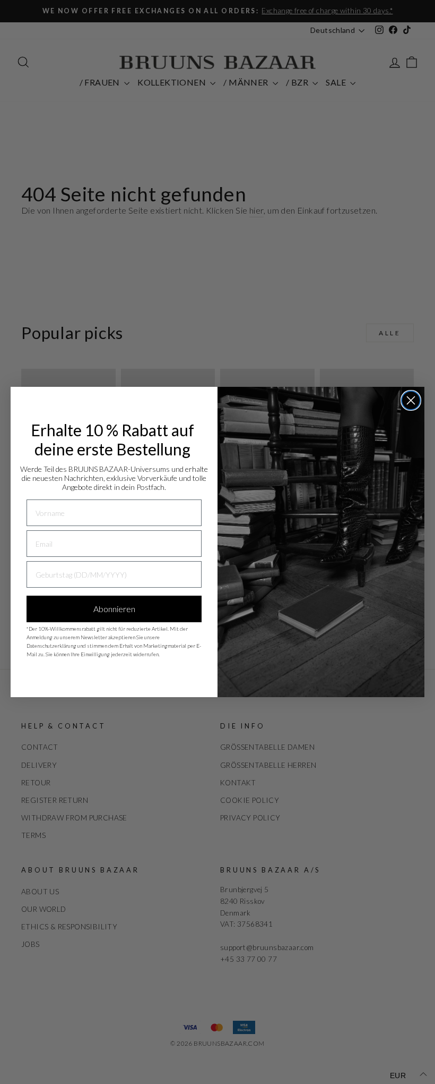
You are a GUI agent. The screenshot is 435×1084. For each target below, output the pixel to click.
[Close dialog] (411, 400)
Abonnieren (114, 609)
